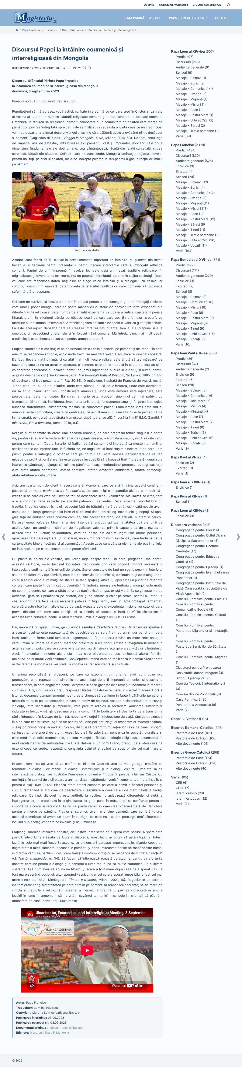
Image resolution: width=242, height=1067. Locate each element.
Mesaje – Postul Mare (192, 115)
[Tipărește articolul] (75, 68)
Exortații (182, 171)
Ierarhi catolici (186, 793)
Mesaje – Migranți (189, 99)
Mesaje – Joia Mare (190, 401)
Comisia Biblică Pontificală (196, 694)
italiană (78, 1027)
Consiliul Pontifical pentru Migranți (201, 657)
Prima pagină (133, 18)
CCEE (180, 788)
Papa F (50, 1032)
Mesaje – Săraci (188, 125)
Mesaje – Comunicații (192, 89)
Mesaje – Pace (187, 110)
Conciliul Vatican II (173, 4)
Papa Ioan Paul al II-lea (189, 353)
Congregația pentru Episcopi (197, 567)
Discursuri (51, 30)
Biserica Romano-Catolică (192, 728)
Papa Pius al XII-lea (186, 496)
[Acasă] (17, 30)
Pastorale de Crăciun (192, 738)
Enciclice (182, 166)
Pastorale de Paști (190, 733)
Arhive (155, 18)
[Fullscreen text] (85, 68)
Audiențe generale (190, 67)
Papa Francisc (31, 30)
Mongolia (62, 1032)
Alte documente (188, 743)
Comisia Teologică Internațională (200, 683)
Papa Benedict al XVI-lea (191, 260)
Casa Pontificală (188, 699)
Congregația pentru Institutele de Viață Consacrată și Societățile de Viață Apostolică (201, 588)
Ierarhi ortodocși (188, 798)
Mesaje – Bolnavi (188, 78)
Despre (149, 4)
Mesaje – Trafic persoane (195, 131)
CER (179, 783)
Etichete (220, 18)
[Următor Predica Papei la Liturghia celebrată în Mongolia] (238, 537)
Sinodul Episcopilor (190, 678)
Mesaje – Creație (188, 94)
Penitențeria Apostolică (193, 705)
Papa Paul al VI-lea (186, 457)
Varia (180, 136)
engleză (52, 1027)
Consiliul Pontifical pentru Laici (199, 599)
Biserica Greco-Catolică (190, 752)
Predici (181, 57)
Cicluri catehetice (207, 4)
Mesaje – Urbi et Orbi (192, 120)
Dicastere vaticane (186, 525)
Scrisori (181, 72)
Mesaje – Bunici (187, 83)
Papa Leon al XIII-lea (187, 510)
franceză (65, 1027)
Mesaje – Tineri (187, 230)
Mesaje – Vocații (188, 245)
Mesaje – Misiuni (188, 104)
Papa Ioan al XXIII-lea (188, 482)
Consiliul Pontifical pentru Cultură (201, 615)
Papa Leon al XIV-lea (186, 18)
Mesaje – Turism (188, 432)
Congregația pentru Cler (194, 530)
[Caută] (228, 4)
